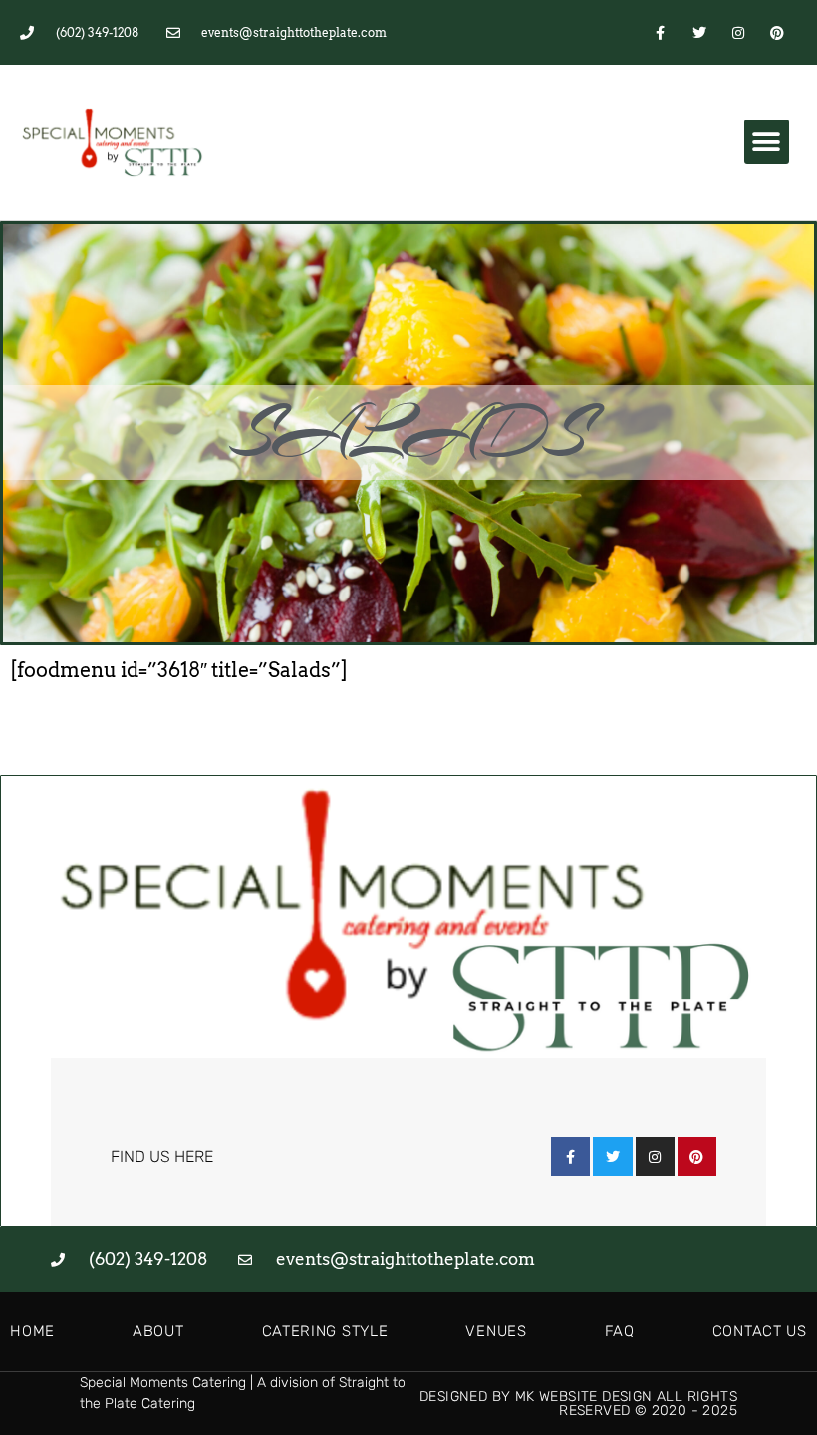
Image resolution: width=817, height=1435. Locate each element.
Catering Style (325, 1331)
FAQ (620, 1331)
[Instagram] (738, 32)
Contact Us (759, 1331)
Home (32, 1331)
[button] (766, 142)
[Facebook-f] (660, 32)
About (158, 1331)
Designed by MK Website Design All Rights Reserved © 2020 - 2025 (578, 1403)
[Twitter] (699, 32)
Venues (495, 1331)
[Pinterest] (777, 32)
